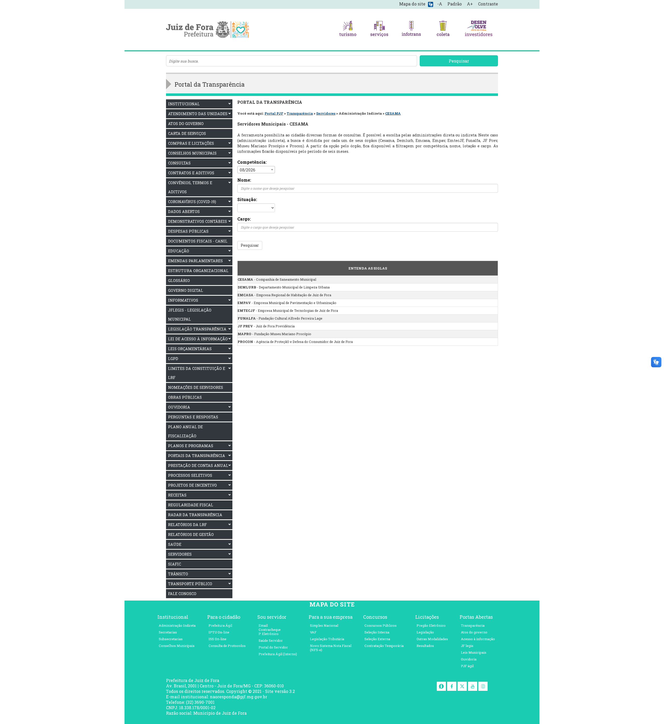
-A (439, 3)
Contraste (488, 3)
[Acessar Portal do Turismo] (347, 29)
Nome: (244, 180)
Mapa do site (412, 3)
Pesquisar (459, 61)
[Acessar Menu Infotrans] (411, 29)
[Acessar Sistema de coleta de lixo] (443, 29)
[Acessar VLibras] (430, 4)
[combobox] (256, 169)
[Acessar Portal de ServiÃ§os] (379, 29)
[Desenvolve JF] (478, 29)
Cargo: (244, 219)
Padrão (454, 3)
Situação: (247, 199)
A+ (470, 3)
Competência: (252, 162)
